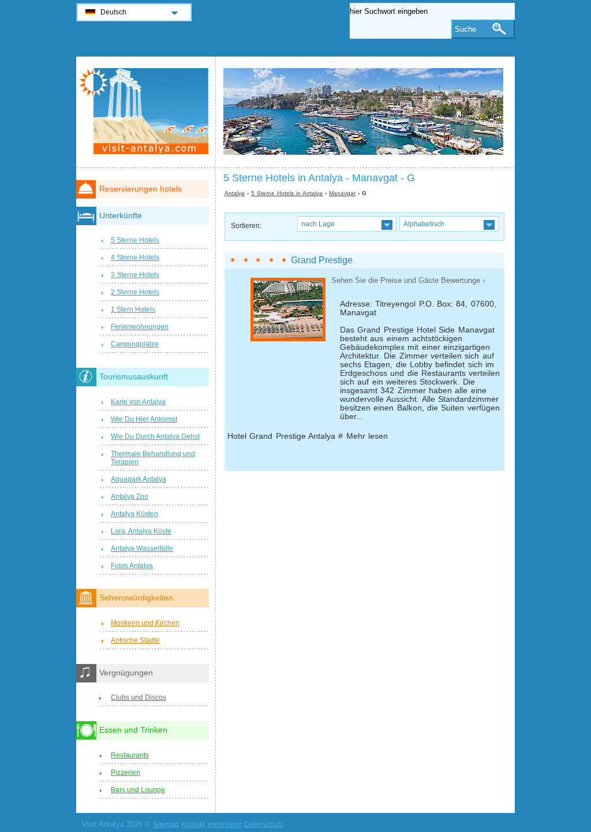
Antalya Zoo (129, 497)
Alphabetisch (423, 223)
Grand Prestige (322, 260)
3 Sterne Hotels (135, 275)
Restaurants (130, 755)
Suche (465, 29)
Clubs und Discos (138, 697)
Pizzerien (125, 772)
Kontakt (193, 824)
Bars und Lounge (138, 790)
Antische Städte (135, 640)
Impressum (224, 824)
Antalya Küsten (134, 514)
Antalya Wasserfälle (142, 548)
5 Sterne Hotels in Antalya (287, 193)
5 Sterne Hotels (135, 240)
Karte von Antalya (138, 402)
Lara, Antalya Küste (141, 531)
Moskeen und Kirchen (145, 623)
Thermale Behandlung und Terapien (153, 458)
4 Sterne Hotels (135, 257)
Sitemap (166, 824)
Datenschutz (263, 824)
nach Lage (318, 223)
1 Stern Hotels (133, 309)
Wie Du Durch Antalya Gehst (155, 436)
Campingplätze (135, 344)
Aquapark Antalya (138, 479)
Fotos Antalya (132, 566)
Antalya (235, 193)
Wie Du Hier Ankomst (144, 419)
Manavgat (342, 193)
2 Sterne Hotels (135, 292)
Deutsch (113, 12)
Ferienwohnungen (140, 327)
